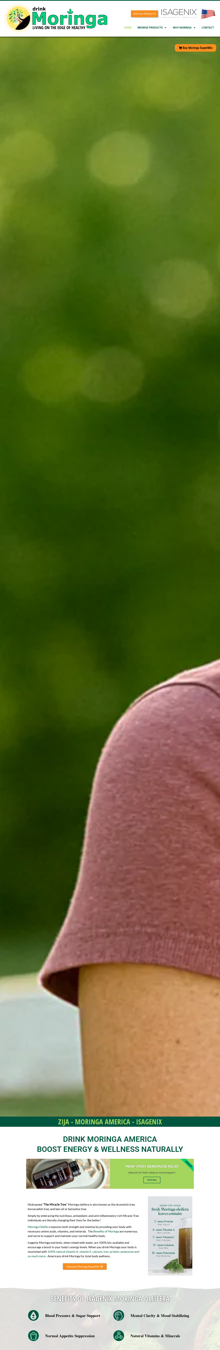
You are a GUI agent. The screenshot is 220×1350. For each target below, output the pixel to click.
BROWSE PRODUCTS (150, 27)
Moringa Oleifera (39, 1227)
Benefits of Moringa (106, 1231)
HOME (128, 27)
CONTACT (208, 27)
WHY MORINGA (182, 27)
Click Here (152, 1180)
